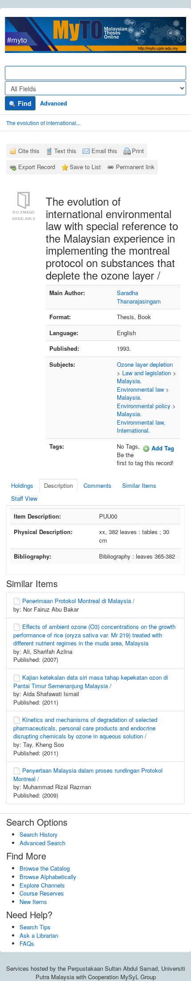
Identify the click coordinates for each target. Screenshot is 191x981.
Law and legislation (146, 373)
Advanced (53, 103)
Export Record (36, 166)
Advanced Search (42, 843)
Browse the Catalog (45, 868)
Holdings (22, 485)
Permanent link (135, 166)
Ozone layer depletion (145, 364)
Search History (39, 834)
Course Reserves (42, 893)
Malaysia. (129, 381)
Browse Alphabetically (48, 876)
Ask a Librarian (39, 935)
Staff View (24, 498)
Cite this (29, 150)
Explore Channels (42, 885)
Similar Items (139, 485)
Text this (65, 150)
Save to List (85, 166)
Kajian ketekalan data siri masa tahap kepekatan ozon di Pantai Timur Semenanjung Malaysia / (90, 681)
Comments (97, 485)
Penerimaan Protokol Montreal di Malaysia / (78, 600)
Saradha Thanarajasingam (139, 296)
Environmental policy (144, 405)
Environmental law (140, 389)
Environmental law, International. (141, 426)
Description (58, 485)
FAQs (27, 943)
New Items (33, 901)
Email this (104, 150)
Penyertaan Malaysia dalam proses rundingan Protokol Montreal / (88, 774)
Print (138, 150)
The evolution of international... (43, 122)
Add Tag (162, 448)
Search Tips (35, 927)
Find (24, 103)
